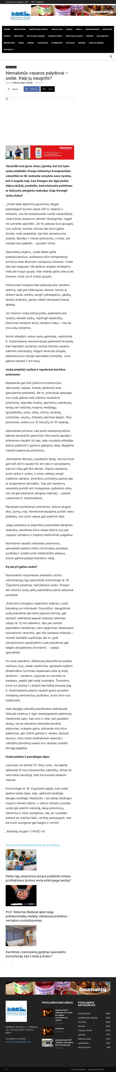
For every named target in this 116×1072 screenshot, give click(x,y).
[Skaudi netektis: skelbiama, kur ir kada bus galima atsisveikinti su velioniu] (47, 1013)
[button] (110, 56)
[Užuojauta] (47, 1031)
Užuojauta (59, 1029)
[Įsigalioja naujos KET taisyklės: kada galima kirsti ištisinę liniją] (47, 1043)
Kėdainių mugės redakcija (23, 83)
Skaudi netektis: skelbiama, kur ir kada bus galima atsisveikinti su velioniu (63, 1015)
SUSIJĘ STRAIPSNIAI (18, 845)
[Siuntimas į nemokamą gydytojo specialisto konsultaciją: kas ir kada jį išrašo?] (40, 935)
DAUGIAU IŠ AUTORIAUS (45, 845)
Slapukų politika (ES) (96, 1069)
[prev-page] (7, 963)
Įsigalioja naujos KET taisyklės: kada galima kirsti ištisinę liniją (64, 1042)
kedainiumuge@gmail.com (18, 1041)
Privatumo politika (78, 1069)
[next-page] (12, 963)
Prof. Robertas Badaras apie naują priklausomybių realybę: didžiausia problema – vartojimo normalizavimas (38, 916)
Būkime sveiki (11, 67)
